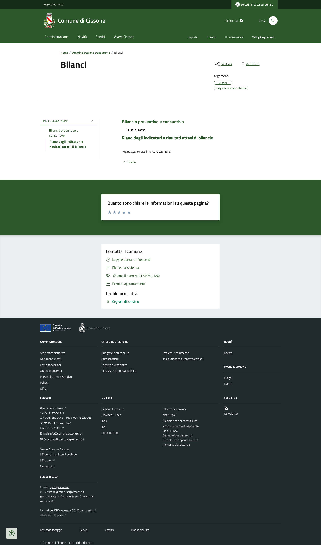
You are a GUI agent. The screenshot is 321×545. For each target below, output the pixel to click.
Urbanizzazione (234, 37)
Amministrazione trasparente (91, 52)
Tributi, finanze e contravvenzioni (183, 359)
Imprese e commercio (176, 353)
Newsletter (231, 413)
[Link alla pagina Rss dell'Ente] (226, 408)
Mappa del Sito (140, 530)
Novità (82, 36)
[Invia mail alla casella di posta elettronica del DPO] (59, 487)
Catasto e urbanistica (114, 364)
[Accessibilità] (12, 533)
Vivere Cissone (124, 36)
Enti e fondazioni (50, 364)
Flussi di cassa (135, 130)
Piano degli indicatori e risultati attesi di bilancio (167, 138)
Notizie (228, 353)
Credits (109, 530)
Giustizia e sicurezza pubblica (119, 370)
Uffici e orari (47, 460)
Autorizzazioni (110, 359)
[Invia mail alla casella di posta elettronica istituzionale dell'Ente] (66, 433)
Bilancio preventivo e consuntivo (153, 122)
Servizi (100, 36)
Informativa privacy (175, 409)
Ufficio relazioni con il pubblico (58, 454)
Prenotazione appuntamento (180, 440)
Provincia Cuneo (111, 415)
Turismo (211, 37)
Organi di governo (51, 370)
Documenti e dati (50, 359)
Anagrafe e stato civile (115, 353)
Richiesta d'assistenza (176, 444)
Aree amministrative (52, 353)
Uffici (43, 388)
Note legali (169, 415)
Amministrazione (57, 36)
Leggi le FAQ (170, 430)
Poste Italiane (110, 432)
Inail (104, 426)
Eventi (228, 383)
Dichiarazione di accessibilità (180, 421)
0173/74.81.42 (61, 423)
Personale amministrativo (56, 376)
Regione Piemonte (53, 4)
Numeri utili (47, 466)
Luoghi (228, 377)
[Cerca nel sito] (272, 20)
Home (64, 52)
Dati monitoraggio (51, 530)
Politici (44, 382)
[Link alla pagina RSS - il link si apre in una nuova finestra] (241, 20)
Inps (104, 421)
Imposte (193, 37)
